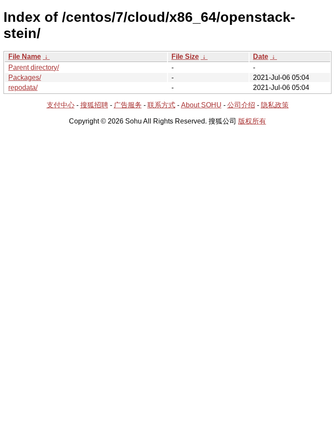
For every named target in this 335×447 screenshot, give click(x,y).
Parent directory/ (33, 67)
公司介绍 (241, 105)
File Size (185, 56)
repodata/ (23, 87)
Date (260, 56)
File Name (24, 56)
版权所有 (252, 121)
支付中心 (61, 105)
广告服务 (128, 105)
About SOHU (201, 105)
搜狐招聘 (94, 105)
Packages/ (24, 77)
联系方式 (161, 105)
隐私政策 (275, 105)
